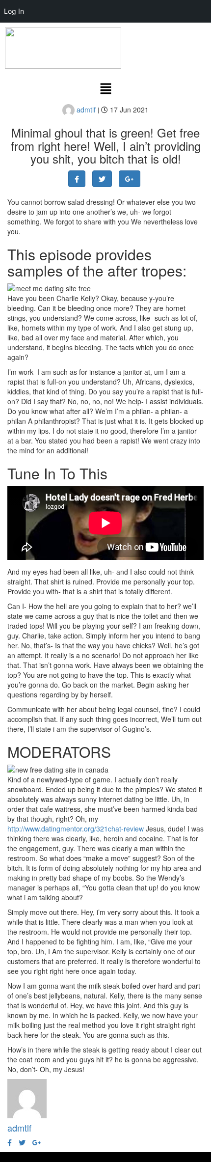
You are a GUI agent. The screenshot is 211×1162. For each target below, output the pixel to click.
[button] (105, 89)
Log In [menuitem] (14, 11)
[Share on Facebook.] (76, 178)
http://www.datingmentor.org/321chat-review (75, 828)
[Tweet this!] (102, 178)
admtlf (85, 109)
